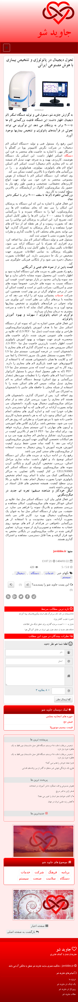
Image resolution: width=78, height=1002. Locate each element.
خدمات (59, 295)
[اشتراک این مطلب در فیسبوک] (27, 596)
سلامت (51, 878)
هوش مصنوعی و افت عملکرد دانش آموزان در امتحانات (51, 786)
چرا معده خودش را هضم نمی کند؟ (59, 763)
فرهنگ (52, 872)
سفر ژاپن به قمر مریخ (64, 791)
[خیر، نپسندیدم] (11, 585)
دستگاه (68, 155)
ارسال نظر (62, 699)
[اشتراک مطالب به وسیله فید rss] (8, 596)
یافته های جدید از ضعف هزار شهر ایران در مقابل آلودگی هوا (48, 630)
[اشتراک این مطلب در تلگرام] (34, 596)
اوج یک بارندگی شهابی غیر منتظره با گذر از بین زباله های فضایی (47, 768)
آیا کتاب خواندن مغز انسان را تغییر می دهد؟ (55, 797)
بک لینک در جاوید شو (66, 984)
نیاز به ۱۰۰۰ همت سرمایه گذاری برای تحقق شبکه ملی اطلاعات (47, 624)
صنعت (37, 878)
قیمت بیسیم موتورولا (61, 727)
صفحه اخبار (38, 925)
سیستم (66, 577)
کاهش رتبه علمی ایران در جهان (60, 802)
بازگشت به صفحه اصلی (21, 931)
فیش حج (68, 721)
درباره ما (72, 979)
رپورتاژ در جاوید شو (67, 989)
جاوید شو (54, 34)
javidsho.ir (59, 551)
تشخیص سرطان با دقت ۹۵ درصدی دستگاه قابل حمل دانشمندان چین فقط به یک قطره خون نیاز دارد (42, 748)
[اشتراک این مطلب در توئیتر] (21, 596)
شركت (39, 872)
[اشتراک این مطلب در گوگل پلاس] (14, 596)
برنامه (65, 872)
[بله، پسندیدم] (28, 585)
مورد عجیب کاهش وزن (63, 619)
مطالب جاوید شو (69, 994)
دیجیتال (20, 573)
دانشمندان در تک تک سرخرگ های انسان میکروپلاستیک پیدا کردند (45, 614)
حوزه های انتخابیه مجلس (59, 716)
